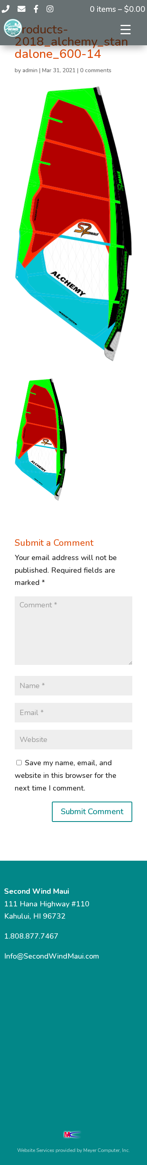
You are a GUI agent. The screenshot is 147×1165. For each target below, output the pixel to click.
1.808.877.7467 (31, 936)
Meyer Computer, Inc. (106, 1150)
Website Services (35, 1150)
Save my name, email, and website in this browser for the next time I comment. (65, 775)
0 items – (117, 9)
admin (30, 70)
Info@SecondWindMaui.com (51, 956)
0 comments (95, 70)
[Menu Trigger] (125, 29)
